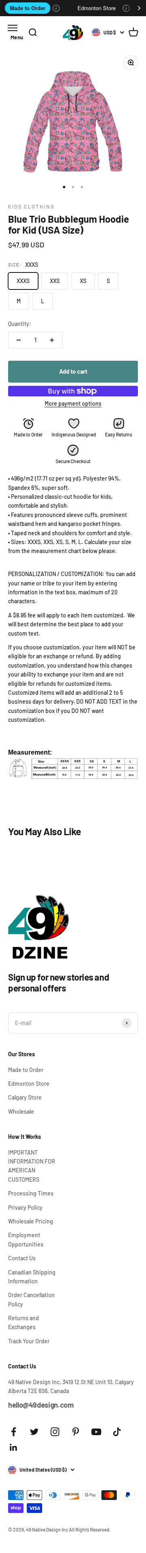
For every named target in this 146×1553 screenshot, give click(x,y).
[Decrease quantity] (19, 340)
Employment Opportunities (25, 1239)
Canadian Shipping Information (32, 1277)
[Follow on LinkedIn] (13, 1447)
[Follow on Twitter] (34, 1431)
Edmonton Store (96, 8)
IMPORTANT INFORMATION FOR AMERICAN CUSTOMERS (31, 1166)
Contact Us (22, 1258)
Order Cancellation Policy (31, 1299)
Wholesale (21, 1111)
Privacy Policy (25, 1207)
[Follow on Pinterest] (75, 1431)
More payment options (73, 403)
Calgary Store (25, 1097)
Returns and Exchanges (23, 1322)
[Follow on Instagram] (54, 1431)
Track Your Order (28, 1341)
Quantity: (19, 323)
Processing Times (31, 1193)
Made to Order (27, 8)
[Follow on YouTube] (96, 1431)
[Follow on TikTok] (117, 1431)
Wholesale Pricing (30, 1221)
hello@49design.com (41, 1404)
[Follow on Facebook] (13, 1431)
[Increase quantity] (52, 340)
